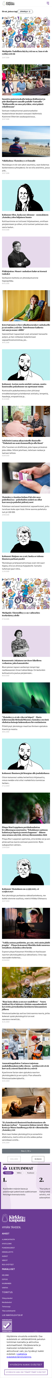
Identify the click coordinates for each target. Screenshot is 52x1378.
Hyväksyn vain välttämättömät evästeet (26, 1372)
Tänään (8, 1173)
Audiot (5, 1256)
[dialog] (26, 1355)
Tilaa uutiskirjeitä (8, 1311)
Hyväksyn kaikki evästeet (26, 1364)
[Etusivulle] (8, 3)
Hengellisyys (7, 1252)
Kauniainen (6, 1283)
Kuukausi (30, 1173)
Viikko (19, 1173)
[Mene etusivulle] (13, 1219)
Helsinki (5, 1275)
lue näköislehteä (11, 1315)
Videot (5, 1260)
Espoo (5, 1279)
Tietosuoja (6, 1306)
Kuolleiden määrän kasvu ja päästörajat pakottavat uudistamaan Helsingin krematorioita (20, 1191)
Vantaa (5, 1287)
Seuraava (38, 1159)
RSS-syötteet (8, 1264)
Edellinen (14, 1159)
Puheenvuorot (8, 1248)
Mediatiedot (7, 1302)
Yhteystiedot (7, 1298)
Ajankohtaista (8, 1239)
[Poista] (29, 11)
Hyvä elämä (7, 1243)
